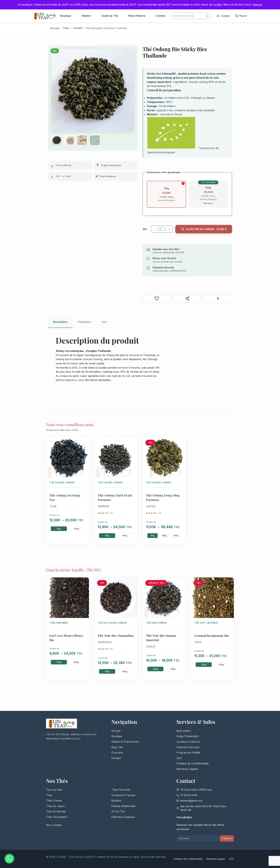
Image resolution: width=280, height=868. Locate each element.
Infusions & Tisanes (123, 795)
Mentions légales (215, 858)
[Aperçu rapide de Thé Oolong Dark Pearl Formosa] (133, 449)
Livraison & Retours (188, 741)
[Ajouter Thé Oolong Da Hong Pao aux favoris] (85, 442)
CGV (179, 758)
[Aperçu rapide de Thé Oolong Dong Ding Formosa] (181, 449)
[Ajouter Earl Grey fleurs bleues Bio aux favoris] (85, 582)
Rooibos (116, 800)
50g (59, 528)
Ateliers (86, 15)
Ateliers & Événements (125, 741)
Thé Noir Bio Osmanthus (116, 635)
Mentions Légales (187, 769)
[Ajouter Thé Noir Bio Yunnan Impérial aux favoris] (181, 582)
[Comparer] (218, 298)
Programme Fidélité (188, 752)
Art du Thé (118, 811)
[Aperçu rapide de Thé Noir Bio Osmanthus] (133, 589)
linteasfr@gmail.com (191, 800)
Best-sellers (183, 730)
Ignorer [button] (257, 4)
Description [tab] (60, 322)
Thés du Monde (55, 811)
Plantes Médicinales (123, 806)
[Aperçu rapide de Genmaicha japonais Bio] (229, 589)
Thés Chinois (54, 800)
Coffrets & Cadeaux (123, 817)
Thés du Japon (55, 806)
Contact (160, 15)
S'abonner (226, 838)
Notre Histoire (136, 15)
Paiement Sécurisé (187, 747)
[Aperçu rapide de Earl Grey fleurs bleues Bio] (85, 589)
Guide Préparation (187, 736)
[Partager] (187, 298)
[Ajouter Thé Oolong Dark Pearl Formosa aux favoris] (133, 442)
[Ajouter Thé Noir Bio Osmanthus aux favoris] (133, 582)
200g (175, 535)
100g (76, 528)
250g (76, 662)
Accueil (54, 28)
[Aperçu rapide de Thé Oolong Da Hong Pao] (85, 449)
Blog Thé (116, 747)
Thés (66, 28)
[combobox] (191, 16)
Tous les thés (54, 789)
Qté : (145, 229)
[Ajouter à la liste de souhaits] (157, 298)
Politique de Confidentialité (192, 763)
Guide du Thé (109, 15)
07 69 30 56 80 (188, 795)
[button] (9, 858)
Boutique (65, 15)
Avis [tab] (104, 322)
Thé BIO (77, 28)
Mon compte (54, 825)
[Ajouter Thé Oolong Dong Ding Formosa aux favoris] (181, 442)
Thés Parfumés (120, 789)
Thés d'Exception (56, 817)
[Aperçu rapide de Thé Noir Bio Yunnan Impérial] (181, 589)
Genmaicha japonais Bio (211, 635)
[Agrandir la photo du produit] (92, 90)
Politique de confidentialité (188, 858)
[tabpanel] (140, 367)
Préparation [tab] (84, 322)
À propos (117, 752)
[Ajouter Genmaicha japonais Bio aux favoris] (229, 582)
